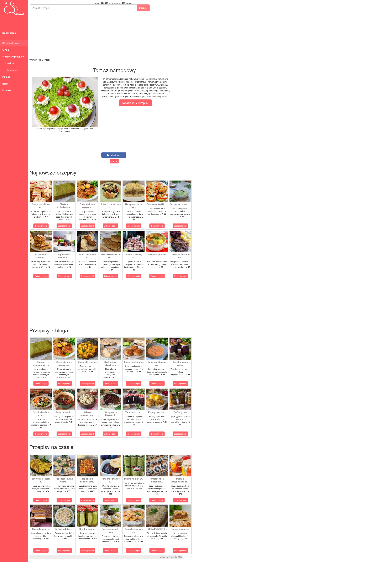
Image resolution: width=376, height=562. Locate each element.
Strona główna (10, 43)
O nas (5, 49)
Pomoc (6, 77)
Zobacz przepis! (41, 225)
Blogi (5, 83)
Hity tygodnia (10, 70)
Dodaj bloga (9, 33)
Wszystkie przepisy (13, 56)
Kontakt (6, 90)
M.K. (180, 556)
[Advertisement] (114, 34)
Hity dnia (8, 63)
